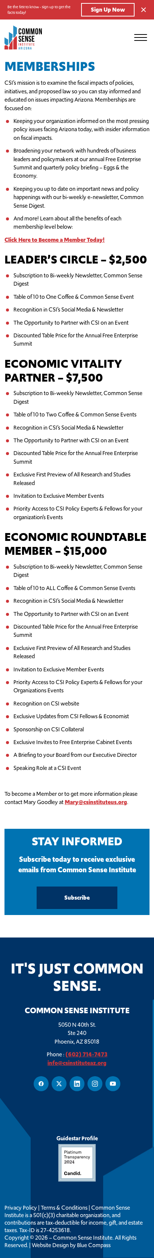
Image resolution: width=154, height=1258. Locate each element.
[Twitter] (59, 1083)
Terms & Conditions (64, 1208)
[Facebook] (41, 1083)
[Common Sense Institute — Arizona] (26, 37)
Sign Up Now (108, 9)
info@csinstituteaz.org (77, 1063)
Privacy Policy (20, 1208)
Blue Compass (94, 1245)
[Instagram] (94, 1083)
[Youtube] (112, 1083)
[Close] (144, 10)
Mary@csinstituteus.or (94, 802)
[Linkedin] (77, 1083)
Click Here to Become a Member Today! (54, 240)
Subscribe (77, 898)
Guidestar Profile (77, 1138)
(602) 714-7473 (86, 1054)
